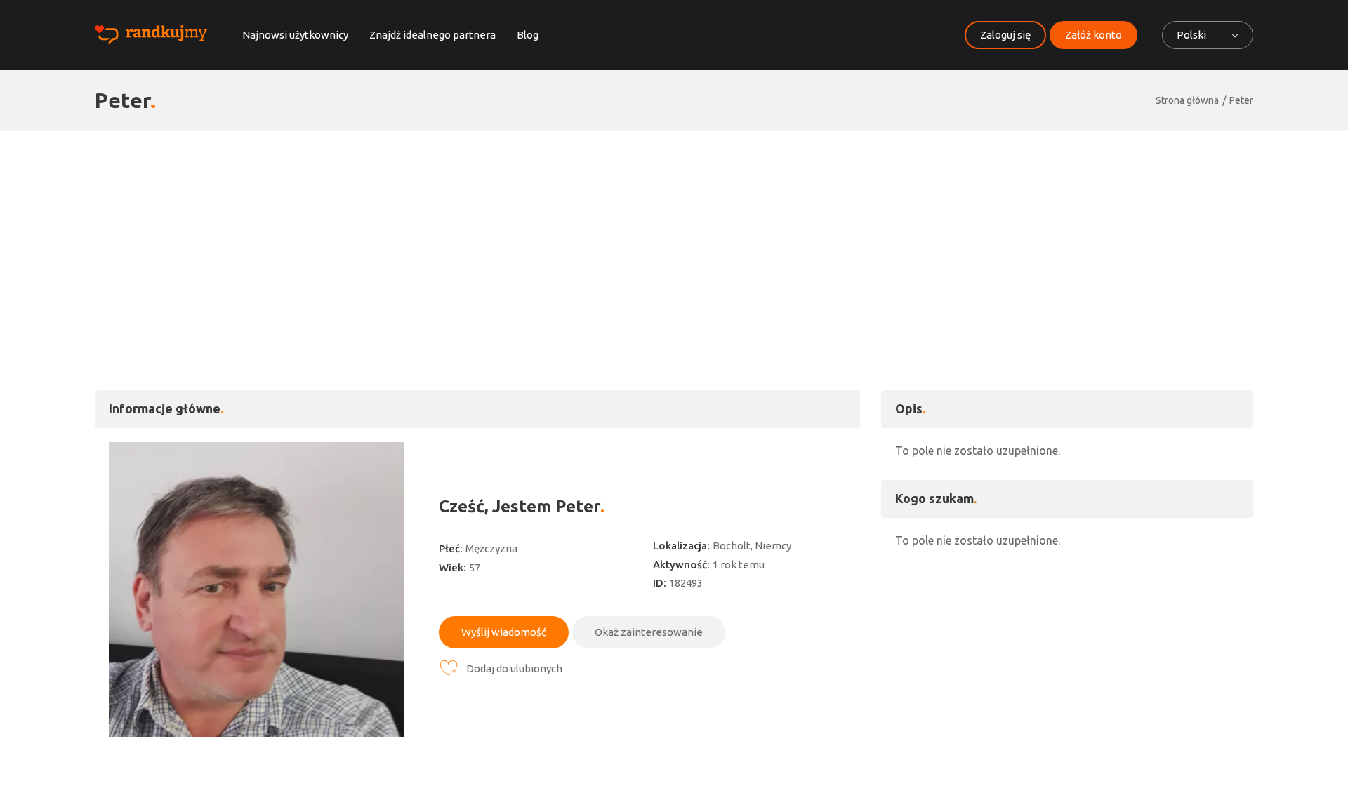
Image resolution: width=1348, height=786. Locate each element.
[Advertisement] (674, 236)
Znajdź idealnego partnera (432, 35)
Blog (527, 35)
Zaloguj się (1005, 35)
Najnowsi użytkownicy (295, 35)
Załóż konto (1093, 35)
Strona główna (1187, 100)
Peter (1241, 100)
